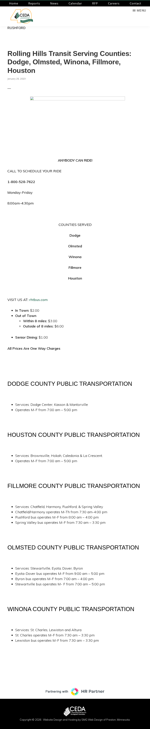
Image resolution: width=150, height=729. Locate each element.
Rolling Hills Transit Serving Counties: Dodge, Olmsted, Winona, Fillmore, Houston (69, 62)
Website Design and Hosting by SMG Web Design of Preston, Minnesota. (86, 719)
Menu (141, 10)
